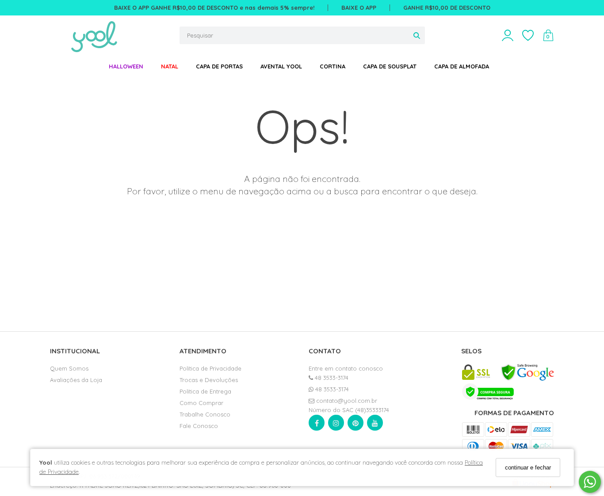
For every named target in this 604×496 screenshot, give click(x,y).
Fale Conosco (199, 425)
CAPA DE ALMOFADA (461, 66)
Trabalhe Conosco (205, 414)
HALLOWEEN (126, 66)
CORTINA (332, 66)
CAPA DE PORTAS (219, 66)
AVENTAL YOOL (281, 66)
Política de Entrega (205, 391)
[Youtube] (375, 425)
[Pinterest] (355, 425)
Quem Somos (69, 368)
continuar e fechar (528, 467)
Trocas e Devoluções (209, 379)
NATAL (169, 66)
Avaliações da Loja (76, 379)
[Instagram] (336, 425)
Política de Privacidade (210, 368)
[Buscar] (417, 35)
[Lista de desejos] (532, 36)
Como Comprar (201, 402)
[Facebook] (317, 425)
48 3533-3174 (330, 377)
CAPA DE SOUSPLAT (390, 66)
